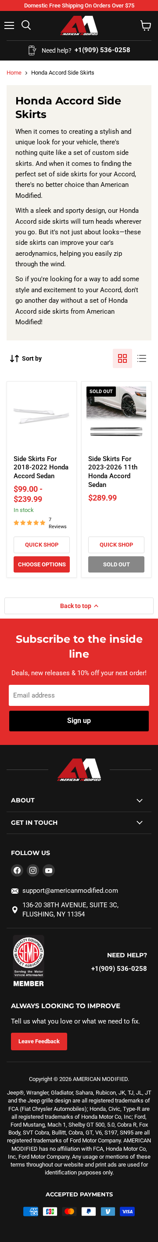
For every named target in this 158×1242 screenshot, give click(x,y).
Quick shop (41, 544)
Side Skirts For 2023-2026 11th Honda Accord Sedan (112, 472)
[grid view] (122, 358)
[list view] (141, 358)
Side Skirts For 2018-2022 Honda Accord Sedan (41, 467)
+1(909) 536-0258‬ (119, 969)
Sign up (79, 720)
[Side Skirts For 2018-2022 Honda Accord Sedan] (42, 416)
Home (14, 72)
